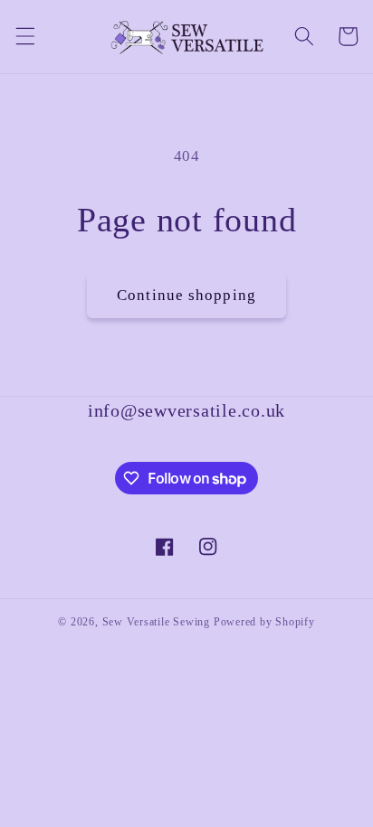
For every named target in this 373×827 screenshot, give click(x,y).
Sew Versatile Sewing (156, 622)
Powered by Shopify (264, 622)
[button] (24, 36)
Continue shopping (186, 295)
